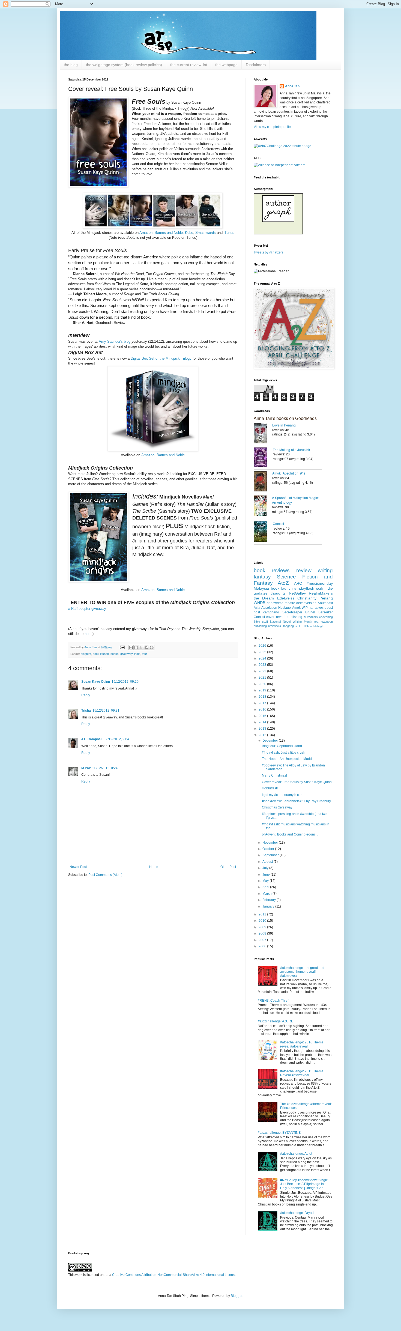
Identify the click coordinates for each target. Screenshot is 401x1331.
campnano (271, 612)
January (268, 906)
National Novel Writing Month (291, 621)
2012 (263, 735)
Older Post (228, 867)
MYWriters (311, 617)
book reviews (272, 570)
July (265, 868)
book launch (101, 653)
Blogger (236, 1296)
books (114, 653)
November (270, 842)
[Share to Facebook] (146, 647)
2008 (263, 933)
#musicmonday (320, 583)
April (266, 887)
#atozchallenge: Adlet (296, 1154)
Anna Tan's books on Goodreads (285, 418)
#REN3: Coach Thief (273, 1000)
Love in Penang (284, 425)
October (268, 849)
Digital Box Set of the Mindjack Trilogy (161, 358)
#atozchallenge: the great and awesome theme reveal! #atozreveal (302, 972)
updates (261, 593)
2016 (263, 709)
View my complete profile (272, 127)
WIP (305, 608)
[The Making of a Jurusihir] (263, 457)
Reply (85, 695)
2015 (263, 716)
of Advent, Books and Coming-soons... (290, 834)
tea (316, 621)
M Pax (86, 768)
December (270, 740)
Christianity (306, 598)
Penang (326, 598)
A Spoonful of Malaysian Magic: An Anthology (295, 500)
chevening (326, 617)
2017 (263, 703)
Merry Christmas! (274, 775)
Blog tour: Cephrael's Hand (282, 746)
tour (144, 653)
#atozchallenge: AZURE (275, 1021)
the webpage (226, 64)
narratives (316, 608)
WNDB (259, 603)
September (271, 855)
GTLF (299, 626)
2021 (263, 677)
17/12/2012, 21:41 (117, 739)
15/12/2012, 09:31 (105, 710)
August (268, 862)
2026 (263, 645)
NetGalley (297, 593)
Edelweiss (285, 598)
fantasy (262, 577)
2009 (263, 927)
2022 (263, 671)
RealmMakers (321, 593)
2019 (263, 690)
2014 (263, 722)
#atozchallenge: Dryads (297, 1213)
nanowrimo (275, 603)
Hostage (284, 608)
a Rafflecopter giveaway (87, 609)
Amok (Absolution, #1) (288, 473)
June (266, 874)
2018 (263, 697)
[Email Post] (121, 647)
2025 (263, 652)
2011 (263, 914)
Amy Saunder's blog (115, 341)
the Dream (264, 598)
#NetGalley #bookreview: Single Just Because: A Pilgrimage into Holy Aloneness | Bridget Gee (304, 1184)
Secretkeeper (292, 612)
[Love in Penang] (263, 433)
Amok (296, 608)
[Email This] (131, 647)
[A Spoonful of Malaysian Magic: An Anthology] (263, 506)
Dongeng (288, 626)
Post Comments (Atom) (105, 875)
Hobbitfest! (270, 788)
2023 (263, 665)
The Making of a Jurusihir (291, 449)
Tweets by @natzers (268, 252)
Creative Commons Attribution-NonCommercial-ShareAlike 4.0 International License (174, 1275)
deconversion (306, 603)
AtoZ (283, 583)
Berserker (325, 612)
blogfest (86, 653)
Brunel (310, 612)
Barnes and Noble (169, 233)
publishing (294, 617)
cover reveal (275, 617)
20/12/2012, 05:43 (105, 768)
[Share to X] (141, 647)
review (304, 570)
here (88, 634)
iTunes (228, 233)
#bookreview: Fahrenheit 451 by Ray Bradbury (296, 801)
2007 (263, 940)
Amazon (145, 233)
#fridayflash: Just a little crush (283, 752)
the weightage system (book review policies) (124, 64)
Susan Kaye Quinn (95, 682)
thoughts (278, 593)
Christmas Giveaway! (277, 807)
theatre (290, 603)
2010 (263, 921)
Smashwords (205, 233)
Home (153, 867)
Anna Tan (292, 86)
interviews (274, 626)
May (266, 881)
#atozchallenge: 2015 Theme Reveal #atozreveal (302, 1073)
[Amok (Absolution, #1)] (263, 482)
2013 (263, 728)
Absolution (269, 608)
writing (325, 570)
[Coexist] (263, 532)
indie (137, 653)
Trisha (86, 710)
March (267, 894)
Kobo (189, 233)
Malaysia (261, 588)
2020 (263, 684)
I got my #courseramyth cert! (282, 795)
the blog (71, 64)
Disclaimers (256, 64)
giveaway (126, 653)
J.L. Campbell (91, 739)
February (269, 900)
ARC (298, 583)
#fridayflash (304, 588)
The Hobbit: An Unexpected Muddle (288, 759)
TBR (306, 626)
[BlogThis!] (136, 647)
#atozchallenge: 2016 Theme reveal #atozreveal (302, 1044)
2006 (263, 946)
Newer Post (78, 867)
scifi (319, 588)
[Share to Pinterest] (151, 647)
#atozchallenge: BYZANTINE (279, 1133)
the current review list (188, 64)
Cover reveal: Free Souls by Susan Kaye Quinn (297, 782)
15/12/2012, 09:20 (125, 682)
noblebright (317, 626)
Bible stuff (261, 621)
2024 (263, 658)
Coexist (278, 523)
